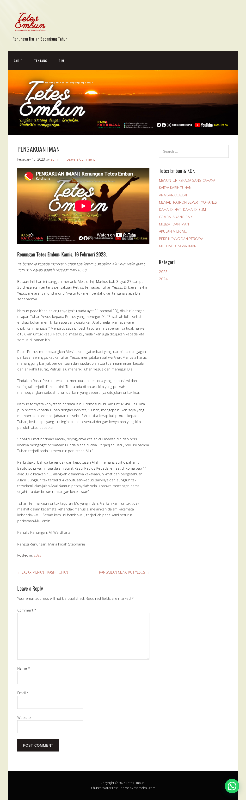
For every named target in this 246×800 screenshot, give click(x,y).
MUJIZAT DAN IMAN (174, 224)
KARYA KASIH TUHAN (175, 187)
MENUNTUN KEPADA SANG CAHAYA (187, 180)
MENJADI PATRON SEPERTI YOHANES (188, 202)
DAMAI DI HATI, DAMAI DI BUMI (183, 209)
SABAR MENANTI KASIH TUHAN (42, 572)
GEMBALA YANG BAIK (175, 216)
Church (96, 788)
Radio (18, 60)
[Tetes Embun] (30, 30)
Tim (61, 60)
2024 (163, 278)
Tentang (40, 60)
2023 (37, 555)
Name (23, 668)
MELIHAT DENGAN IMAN (178, 245)
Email (23, 692)
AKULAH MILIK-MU (173, 231)
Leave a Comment (81, 159)
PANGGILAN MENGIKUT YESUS (124, 572)
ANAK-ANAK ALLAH (174, 195)
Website (24, 717)
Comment (27, 610)
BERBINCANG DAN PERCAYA (181, 238)
